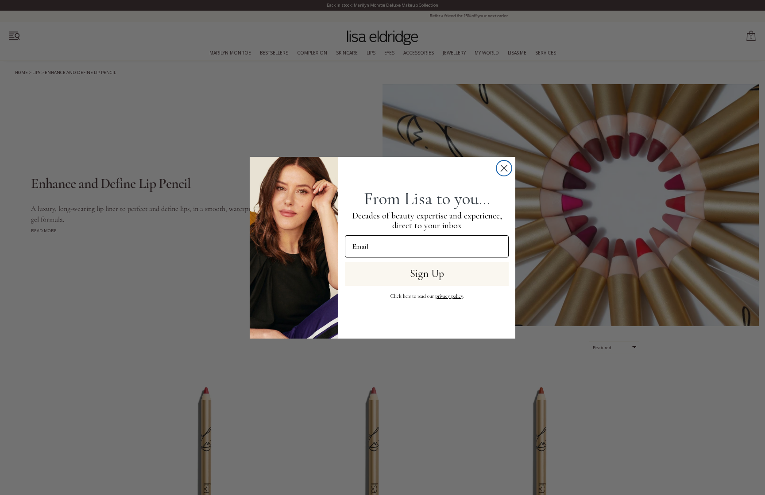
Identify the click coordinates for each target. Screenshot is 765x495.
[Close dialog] (504, 168)
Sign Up (427, 273)
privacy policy (449, 296)
